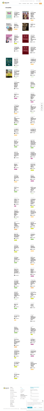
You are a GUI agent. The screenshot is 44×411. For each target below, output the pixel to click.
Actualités (21, 388)
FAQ (20, 387)
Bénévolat (31, 3)
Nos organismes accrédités (13, 396)
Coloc (18, 408)
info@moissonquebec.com (23, 395)
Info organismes (36, 3)
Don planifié (21, 391)
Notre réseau (12, 393)
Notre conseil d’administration (12, 390)
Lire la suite (17, 16)
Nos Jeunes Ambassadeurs (13, 392)
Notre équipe (11, 388)
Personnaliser (40, 407)
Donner (40, 3)
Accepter (30, 407)
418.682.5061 (22, 394)
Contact (21, 392)
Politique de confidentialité (23, 408)
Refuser (35, 407)
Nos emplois (11, 397)
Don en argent (12, 400)
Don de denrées (24, 3)
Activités (28, 3)
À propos (20, 3)
